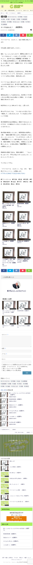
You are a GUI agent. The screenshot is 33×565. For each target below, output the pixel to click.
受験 (23, 21)
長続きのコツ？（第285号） (10, 537)
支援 (8, 19)
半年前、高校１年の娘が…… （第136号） (23, 432)
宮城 (4, 19)
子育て (28, 21)
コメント (5, 334)
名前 (4, 348)
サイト (4, 359)
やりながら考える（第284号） (11, 541)
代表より (21, 557)
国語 (2, 16)
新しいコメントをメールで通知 (12, 368)
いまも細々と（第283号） (10, 544)
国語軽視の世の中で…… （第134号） (9, 429)
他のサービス (26, 10)
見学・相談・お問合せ (7, 557)
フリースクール (19, 10)
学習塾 (10, 21)
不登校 (20, 16)
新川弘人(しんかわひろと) (16, 291)
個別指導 (25, 19)
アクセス (16, 557)
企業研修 (5, 24)
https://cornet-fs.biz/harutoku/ (13, 173)
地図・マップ (27, 557)
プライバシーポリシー (16, 559)
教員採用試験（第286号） (10, 533)
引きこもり (16, 21)
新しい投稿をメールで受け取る (12, 370)
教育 (5, 16)
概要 (5, 10)
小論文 (13, 19)
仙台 (26, 16)
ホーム (2, 10)
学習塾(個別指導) (11, 10)
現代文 (4, 21)
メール (4, 353)
